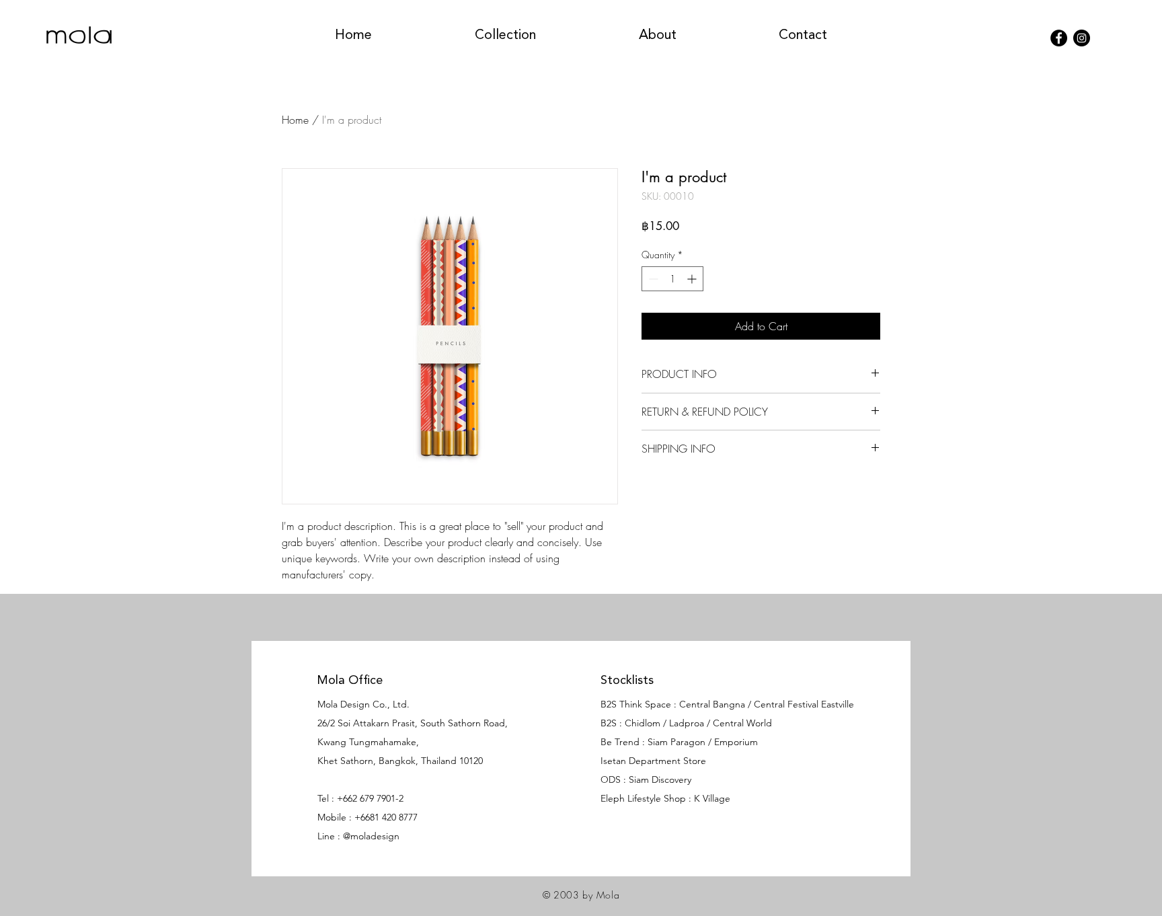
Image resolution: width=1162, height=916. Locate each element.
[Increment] (693, 279)
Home (295, 119)
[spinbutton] (672, 279)
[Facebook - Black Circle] (1058, 38)
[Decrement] (652, 279)
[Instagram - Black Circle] (1081, 38)
